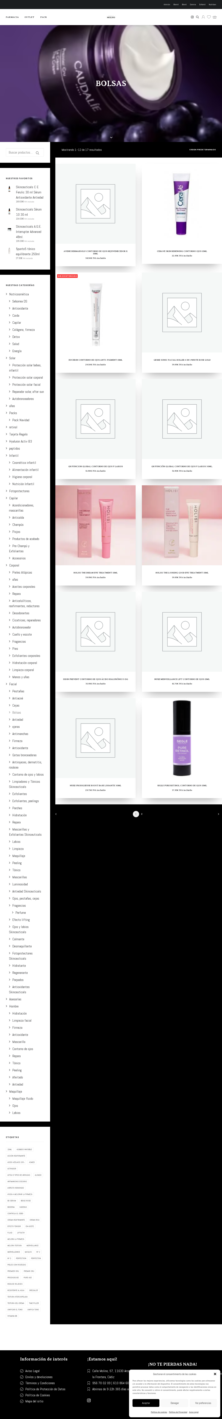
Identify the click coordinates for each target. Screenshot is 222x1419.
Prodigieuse (13, 1277)
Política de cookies (159, 1412)
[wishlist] (208, 17)
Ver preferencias (203, 1403)
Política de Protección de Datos (45, 1389)
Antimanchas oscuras (17, 1181)
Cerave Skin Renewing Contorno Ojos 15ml (182, 251)
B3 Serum (11, 1200)
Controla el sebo (15, 1213)
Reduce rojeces (14, 1284)
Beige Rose (26, 1200)
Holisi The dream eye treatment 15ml (96, 573)
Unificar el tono (15, 1309)
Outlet (29, 17)
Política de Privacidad (178, 1412)
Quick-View (131, 173)
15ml (9, 1149)
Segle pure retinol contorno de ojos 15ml (182, 785)
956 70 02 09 (101, 1383)
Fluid (9, 1232)
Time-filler (34, 1303)
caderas (23, 1207)
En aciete (30, 1226)
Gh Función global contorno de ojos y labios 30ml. (182, 466)
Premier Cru (13, 1271)
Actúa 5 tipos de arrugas (18, 1175)
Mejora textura (14, 1245)
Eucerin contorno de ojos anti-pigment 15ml (95, 360)
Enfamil (202, 4)
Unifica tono (33, 1309)
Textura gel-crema (15, 1303)
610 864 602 (122, 1383)
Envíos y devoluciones (39, 1377)
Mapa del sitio (34, 1401)
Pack (43, 17)
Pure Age (28, 1277)
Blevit (184, 4)
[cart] (213, 17)
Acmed (32, 1162)
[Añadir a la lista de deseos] (131, 168)
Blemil (176, 4)
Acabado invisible (24, 1149)
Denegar (175, 1403)
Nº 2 (38, 1252)
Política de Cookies (37, 1395)
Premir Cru (29, 1271)
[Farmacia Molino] (111, 17)
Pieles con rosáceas (16, 1265)
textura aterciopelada (17, 1297)
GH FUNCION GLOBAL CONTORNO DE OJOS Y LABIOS (95, 466)
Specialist (33, 1290)
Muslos (28, 1252)
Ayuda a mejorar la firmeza (19, 1194)
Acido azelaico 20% (15, 1162)
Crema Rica (34, 1220)
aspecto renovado (15, 1188)
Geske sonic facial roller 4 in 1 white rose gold (182, 360)
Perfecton (36, 1258)
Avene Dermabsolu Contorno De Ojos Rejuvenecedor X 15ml (95, 252)
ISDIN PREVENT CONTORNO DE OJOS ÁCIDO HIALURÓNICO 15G (95, 679)
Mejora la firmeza (15, 1239)
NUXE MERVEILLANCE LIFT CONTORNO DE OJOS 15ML (182, 679)
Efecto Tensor (14, 1226)
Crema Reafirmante (16, 1220)
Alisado (38, 1175)
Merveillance (33, 1245)
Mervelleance (13, 1252)
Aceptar (146, 1403)
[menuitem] (167, 4)
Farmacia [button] (12, 17)
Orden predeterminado (202, 150)
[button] (215, 1374)
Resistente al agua (15, 1290)
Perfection (21, 1258)
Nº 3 (9, 1258)
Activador (11, 1168)
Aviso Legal (194, 1412)
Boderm (11, 1207)
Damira (193, 4)
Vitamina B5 (12, 1316)
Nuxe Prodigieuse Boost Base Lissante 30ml (95, 785)
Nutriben (212, 4)
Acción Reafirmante (16, 1156)
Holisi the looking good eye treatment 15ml (182, 573)
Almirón (167, 4)
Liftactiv (21, 1232)
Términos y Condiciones (40, 1383)
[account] (203, 17)
